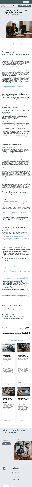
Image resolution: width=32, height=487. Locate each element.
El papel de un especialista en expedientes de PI (7, 355)
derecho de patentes (8, 83)
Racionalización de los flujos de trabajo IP (23, 399)
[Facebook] (18, 479)
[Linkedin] (13, 479)
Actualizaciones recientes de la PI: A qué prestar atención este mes (8, 400)
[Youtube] (14, 479)
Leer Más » (19, 382)
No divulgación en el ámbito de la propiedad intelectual (23, 355)
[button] (31, 2)
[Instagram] (17, 479)
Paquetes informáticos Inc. (6, 295)
